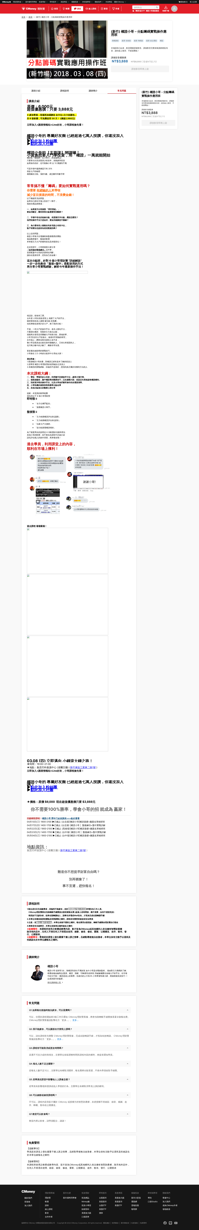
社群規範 (134, 1223)
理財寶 (48, 1198)
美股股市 (103, 1201)
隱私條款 (106, 1223)
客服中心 (166, 1198)
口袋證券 (85, 1217)
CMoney (5, 2)
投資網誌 (85, 1198)
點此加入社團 (42, 143)
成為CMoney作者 (170, 1205)
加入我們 (28, 1205)
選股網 (134, 1201)
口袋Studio (152, 1201)
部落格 (27, 1201)
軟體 (47, 1201)
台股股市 (103, 1198)
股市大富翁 (136, 1198)
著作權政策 (125, 1223)
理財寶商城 (17, 2)
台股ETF (102, 1205)
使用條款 (115, 1223)
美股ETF (102, 1209)
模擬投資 (74, 2)
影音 (47, 1213)
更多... (75, 1020)
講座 (47, 1205)
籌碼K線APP (140, 11)
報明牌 (134, 1209)
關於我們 (28, 1198)
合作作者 (49, 1217)
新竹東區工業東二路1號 (83, 767)
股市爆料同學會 (31, 2)
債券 (101, 1213)
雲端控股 (135, 1205)
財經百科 (85, 1209)
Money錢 (85, 1201)
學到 (150, 1198)
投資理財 (42, 2)
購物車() (184, 2)
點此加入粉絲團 (44, 141)
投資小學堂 (86, 1205)
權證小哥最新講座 (152, 11)
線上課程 (49, 1209)
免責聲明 (143, 1223)
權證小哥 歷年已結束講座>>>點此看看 (61, 818)
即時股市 (53, 2)
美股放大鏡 (86, 1213)
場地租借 (166, 1209)
